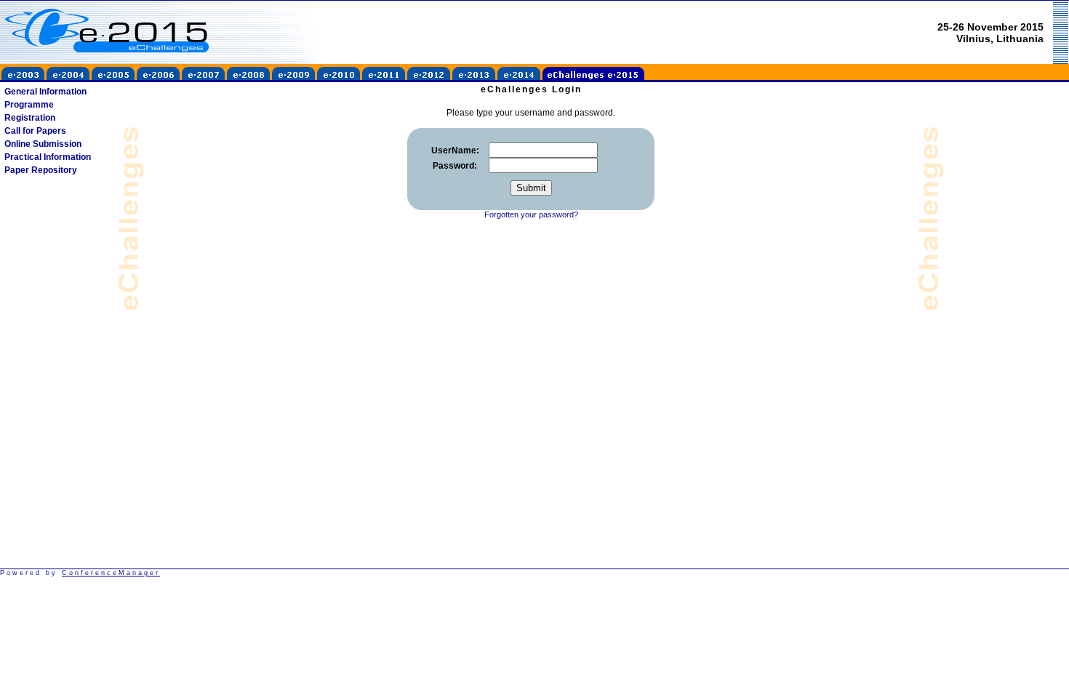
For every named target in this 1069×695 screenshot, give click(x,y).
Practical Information (47, 157)
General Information (45, 92)
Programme (29, 105)
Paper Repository (40, 170)
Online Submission (42, 144)
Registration (29, 118)
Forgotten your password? (531, 214)
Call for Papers (35, 131)
